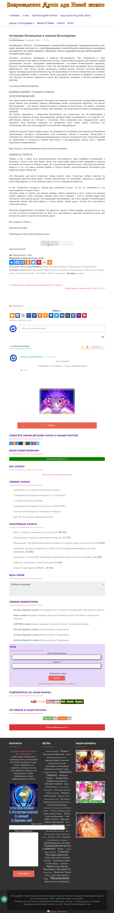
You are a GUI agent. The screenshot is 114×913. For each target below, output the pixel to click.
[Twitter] (33, 262)
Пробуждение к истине (57, 843)
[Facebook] (17, 262)
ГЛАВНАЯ (14, 16)
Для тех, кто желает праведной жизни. (33, 517)
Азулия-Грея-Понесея (57, 763)
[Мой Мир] (17, 443)
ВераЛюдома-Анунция (62, 790)
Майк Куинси (57, 825)
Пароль (57, 662)
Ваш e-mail (36, 824)
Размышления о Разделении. (54, 629)
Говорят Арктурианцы (57, 805)
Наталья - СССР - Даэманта (59, 837)
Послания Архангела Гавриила (57, 840)
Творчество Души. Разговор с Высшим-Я (56, 868)
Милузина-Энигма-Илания (55, 831)
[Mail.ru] (22, 262)
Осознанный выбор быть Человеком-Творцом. (37, 511)
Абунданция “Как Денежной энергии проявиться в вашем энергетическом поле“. (54, 543)
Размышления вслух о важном (56, 847)
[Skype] (37, 443)
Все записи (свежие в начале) (57, 475)
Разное (60, 849)
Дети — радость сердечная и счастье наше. (35, 532)
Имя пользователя (56, 653)
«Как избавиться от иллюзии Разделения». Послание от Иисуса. (72, 610)
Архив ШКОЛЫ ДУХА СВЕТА (75, 16)
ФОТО (70, 23)
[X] (21, 443)
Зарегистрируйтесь (48, 684)
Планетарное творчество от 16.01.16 (85, 288)
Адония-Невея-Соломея (57, 760)
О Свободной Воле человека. (28, 501)
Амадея (41, 701)
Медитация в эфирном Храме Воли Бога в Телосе (35, 285)
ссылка (79, 273)
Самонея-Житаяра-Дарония (57, 853)
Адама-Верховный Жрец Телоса (41, 270)
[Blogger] (24, 443)
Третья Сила (47, 872)
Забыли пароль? (67, 684)
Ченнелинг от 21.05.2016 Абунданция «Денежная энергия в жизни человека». (53, 557)
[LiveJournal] (27, 443)
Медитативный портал (55, 267)
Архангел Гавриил (59, 773)
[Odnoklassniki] (28, 262)
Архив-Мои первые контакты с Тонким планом (56, 781)
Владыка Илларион (52, 793)
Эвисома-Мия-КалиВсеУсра (57, 882)
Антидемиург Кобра (50, 772)
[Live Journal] (44, 262)
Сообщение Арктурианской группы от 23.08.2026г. (39, 495)
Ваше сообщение (23, 831)
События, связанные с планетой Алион (33, 562)
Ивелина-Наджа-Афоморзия (57, 820)
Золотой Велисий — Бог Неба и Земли (35, 273)
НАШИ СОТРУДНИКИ (20, 23)
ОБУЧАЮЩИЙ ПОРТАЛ (45, 16)
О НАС (25, 16)
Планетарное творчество (81, 267)
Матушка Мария (61, 828)
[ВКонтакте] (11, 443)
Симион (64, 864)
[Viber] (34, 443)
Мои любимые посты (57, 727)
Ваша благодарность (57, 459)
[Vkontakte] (11, 262)
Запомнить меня (57, 673)
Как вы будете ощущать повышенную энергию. (37, 538)
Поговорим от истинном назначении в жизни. (36, 490)
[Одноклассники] (14, 443)
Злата (67, 813)
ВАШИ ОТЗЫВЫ (45, 23)
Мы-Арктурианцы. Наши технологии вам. (56, 834)
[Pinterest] (38, 262)
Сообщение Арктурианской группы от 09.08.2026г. (39, 506)
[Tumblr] (31, 443)
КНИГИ (61, 23)
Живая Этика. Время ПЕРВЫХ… (29, 568)
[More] (49, 262)
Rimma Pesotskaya (52, 751)
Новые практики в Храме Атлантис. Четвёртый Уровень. (60, 624)
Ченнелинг (60, 273)
